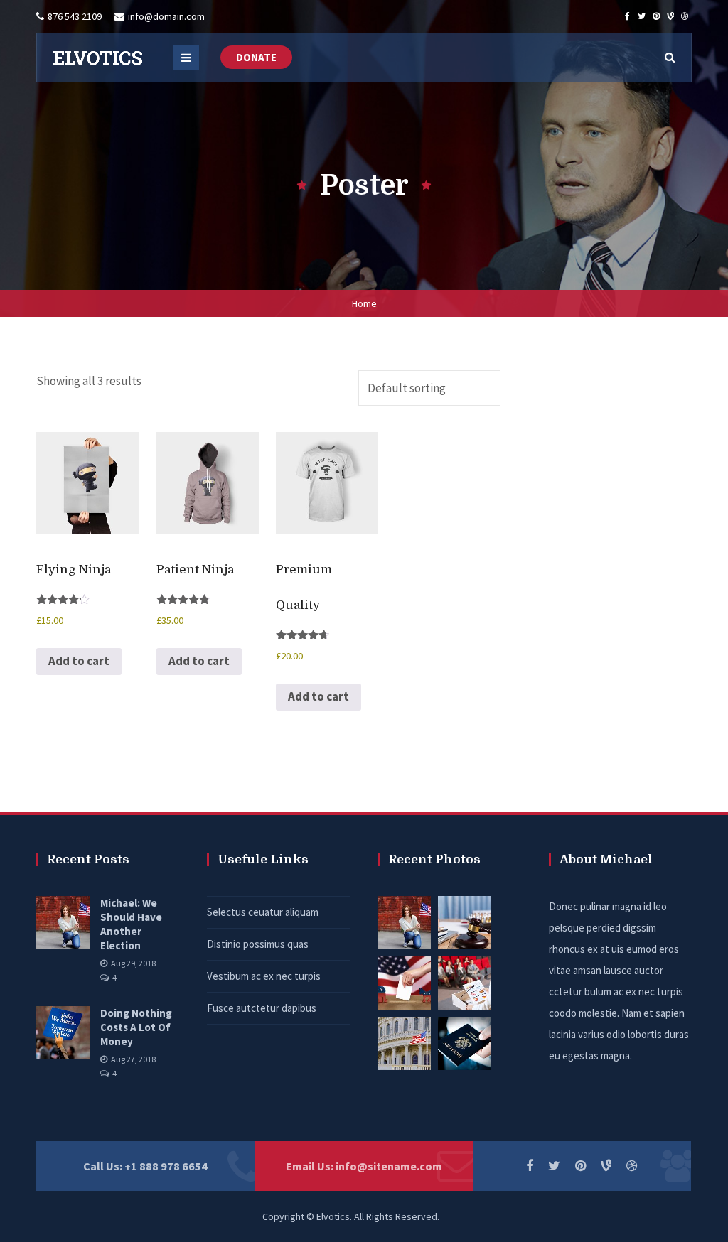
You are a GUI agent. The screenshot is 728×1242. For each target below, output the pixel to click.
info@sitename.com (389, 1166)
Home (364, 303)
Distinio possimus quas (258, 944)
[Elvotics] (97, 57)
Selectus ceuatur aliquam (262, 912)
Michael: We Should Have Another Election (131, 924)
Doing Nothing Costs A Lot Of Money (136, 1027)
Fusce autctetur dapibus (261, 1008)
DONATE (256, 57)
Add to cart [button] (78, 661)
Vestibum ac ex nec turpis (264, 976)
